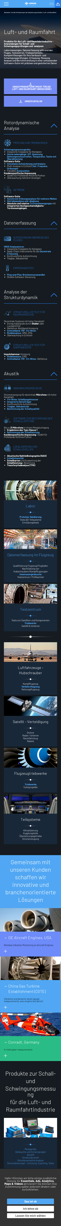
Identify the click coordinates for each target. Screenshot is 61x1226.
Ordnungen (12, 168)
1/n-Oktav (31, 330)
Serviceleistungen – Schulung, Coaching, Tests (30, 1163)
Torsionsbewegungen (41, 203)
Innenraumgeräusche (31, 574)
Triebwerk (30, 623)
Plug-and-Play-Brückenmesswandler (26, 274)
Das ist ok (30, 1201)
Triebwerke (30, 784)
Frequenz (42, 166)
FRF (23, 330)
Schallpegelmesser (28, 399)
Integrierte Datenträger (19, 401)
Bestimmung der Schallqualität (23, 408)
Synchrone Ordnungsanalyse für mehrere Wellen (32, 198)
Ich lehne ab (30, 1208)
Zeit (34, 166)
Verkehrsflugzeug (31, 686)
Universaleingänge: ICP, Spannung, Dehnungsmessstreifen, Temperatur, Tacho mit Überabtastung (31, 156)
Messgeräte (30, 1149)
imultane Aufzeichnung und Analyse (26, 163)
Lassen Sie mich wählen (30, 1215)
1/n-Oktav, (12, 399)
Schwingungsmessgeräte (17, 149)
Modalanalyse (14, 333)
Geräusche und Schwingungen (30, 1151)
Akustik (30, 1154)
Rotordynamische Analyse (30, 1160)
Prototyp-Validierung (30, 516)
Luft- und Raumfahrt (49, 12)
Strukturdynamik (30, 1157)
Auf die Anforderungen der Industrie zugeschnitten (26, 12)
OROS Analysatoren (14, 246)
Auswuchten (22, 170)
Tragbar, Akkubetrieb (18, 406)
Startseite (7, 12)
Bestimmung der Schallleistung (23, 432)
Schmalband (13, 330)
